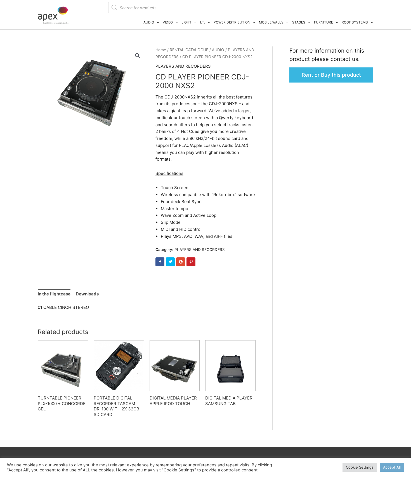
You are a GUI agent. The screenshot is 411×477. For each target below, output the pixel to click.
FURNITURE (323, 22)
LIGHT (186, 22)
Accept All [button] (392, 467)
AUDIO (148, 22)
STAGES (298, 22)
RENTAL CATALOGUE (189, 50)
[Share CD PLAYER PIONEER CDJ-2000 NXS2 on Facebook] (160, 262)
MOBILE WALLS (271, 22)
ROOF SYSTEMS (355, 22)
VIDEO (168, 22)
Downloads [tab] (87, 294)
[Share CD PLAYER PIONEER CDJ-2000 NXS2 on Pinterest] (191, 262)
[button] (138, 56)
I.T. (202, 22)
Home (160, 50)
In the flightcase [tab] (54, 294)
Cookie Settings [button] (360, 467)
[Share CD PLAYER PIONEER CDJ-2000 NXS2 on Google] (180, 262)
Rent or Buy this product (331, 75)
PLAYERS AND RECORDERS (183, 66)
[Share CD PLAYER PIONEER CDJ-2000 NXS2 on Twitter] (170, 262)
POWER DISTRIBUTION (232, 22)
